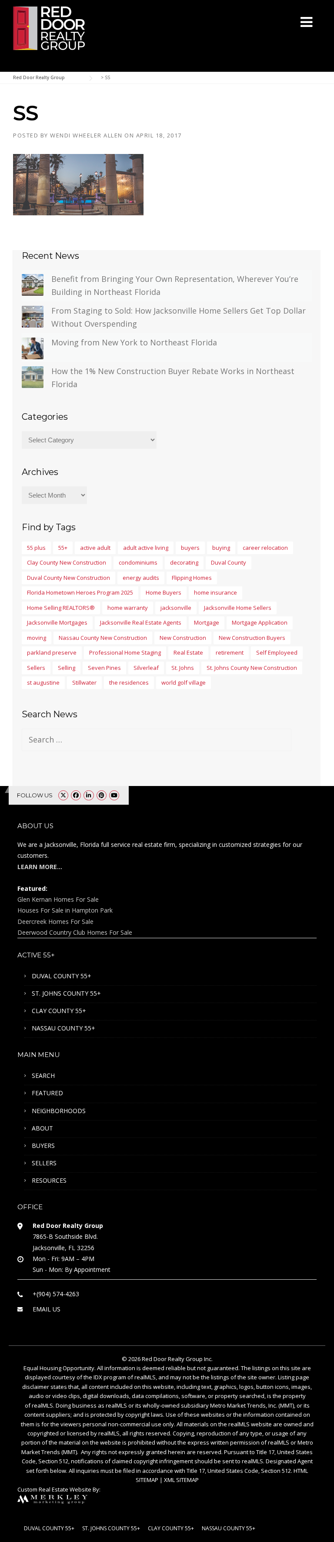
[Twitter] (63, 795)
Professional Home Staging (125, 652)
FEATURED (47, 1093)
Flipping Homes (192, 578)
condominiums (138, 562)
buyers (190, 548)
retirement (230, 652)
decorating (184, 562)
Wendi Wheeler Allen (86, 135)
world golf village (183, 682)
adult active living (145, 548)
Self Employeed (276, 652)
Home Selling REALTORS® (61, 608)
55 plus (36, 548)
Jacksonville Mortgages (57, 622)
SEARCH (43, 1075)
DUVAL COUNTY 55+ (61, 976)
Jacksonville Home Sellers (237, 608)
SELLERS (44, 1163)
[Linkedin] (89, 795)
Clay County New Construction (66, 562)
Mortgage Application (259, 622)
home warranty (127, 608)
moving (36, 638)
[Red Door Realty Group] (49, 27)
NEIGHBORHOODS (59, 1111)
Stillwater (84, 682)
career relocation (265, 548)
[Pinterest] (102, 795)
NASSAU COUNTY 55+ (63, 1028)
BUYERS (43, 1145)
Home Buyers (163, 592)
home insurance (215, 592)
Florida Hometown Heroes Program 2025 (80, 592)
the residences (129, 682)
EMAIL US (46, 1309)
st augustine (43, 682)
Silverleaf (146, 668)
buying (221, 548)
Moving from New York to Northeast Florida (134, 342)
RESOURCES (49, 1180)
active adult (95, 548)
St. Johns (182, 668)
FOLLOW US (35, 795)
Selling (66, 668)
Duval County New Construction (68, 578)
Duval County (228, 562)
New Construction (183, 638)
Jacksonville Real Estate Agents (140, 622)
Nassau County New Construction (103, 638)
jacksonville (175, 608)
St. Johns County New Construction (252, 668)
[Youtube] (114, 795)
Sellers (36, 668)
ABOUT (42, 1128)
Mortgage (206, 622)
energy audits (141, 578)
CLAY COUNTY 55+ (59, 1011)
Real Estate (188, 652)
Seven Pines (104, 668)
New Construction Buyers (252, 638)
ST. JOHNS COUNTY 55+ (66, 993)
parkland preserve (52, 652)
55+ (62, 548)
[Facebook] (76, 795)
